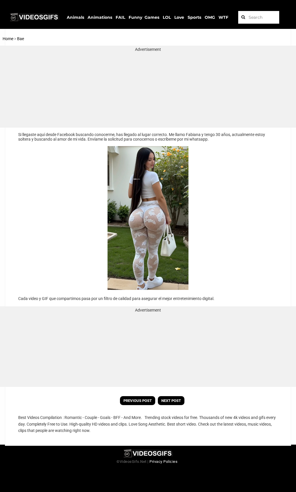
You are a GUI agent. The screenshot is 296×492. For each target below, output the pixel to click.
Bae (20, 38)
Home (8, 38)
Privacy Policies (163, 461)
